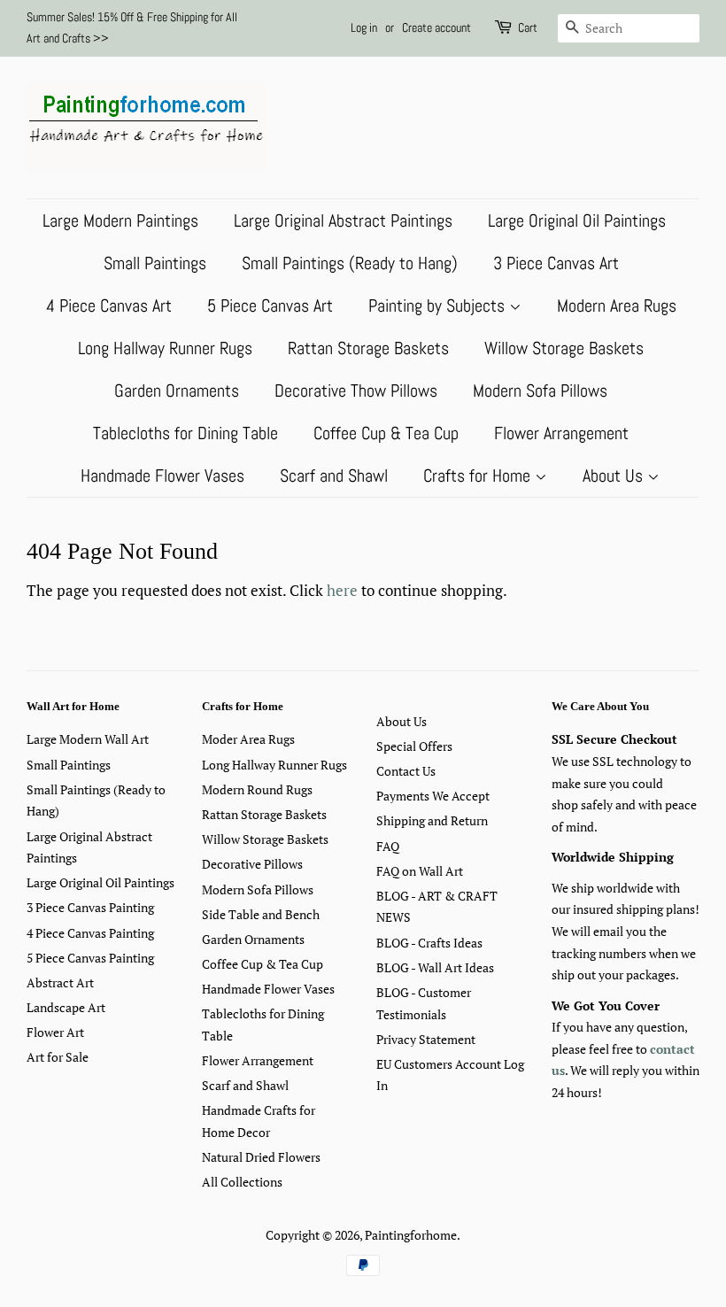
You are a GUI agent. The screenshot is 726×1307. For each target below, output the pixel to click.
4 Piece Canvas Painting (90, 932)
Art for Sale (58, 1056)
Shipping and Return (432, 820)
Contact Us (406, 770)
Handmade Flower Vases (162, 475)
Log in (364, 27)
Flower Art (55, 1032)
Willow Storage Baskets (564, 348)
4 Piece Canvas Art (109, 305)
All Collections (242, 1181)
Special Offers (414, 746)
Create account (436, 27)
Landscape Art (66, 1007)
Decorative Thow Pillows (355, 390)
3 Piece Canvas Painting (90, 907)
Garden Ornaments (176, 390)
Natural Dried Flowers (261, 1156)
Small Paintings (155, 263)
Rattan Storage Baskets (368, 348)
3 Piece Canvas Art (556, 263)
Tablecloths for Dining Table (185, 433)
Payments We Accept (433, 795)
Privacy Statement (425, 1039)
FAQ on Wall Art (419, 870)
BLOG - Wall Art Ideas (435, 967)
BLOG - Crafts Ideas (429, 942)
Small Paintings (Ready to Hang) (350, 263)
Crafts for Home (479, 475)
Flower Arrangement (561, 433)
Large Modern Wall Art (88, 739)
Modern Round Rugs (257, 789)
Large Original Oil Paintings (577, 220)
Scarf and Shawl (334, 475)
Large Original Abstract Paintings (343, 220)
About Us (615, 475)
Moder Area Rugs (248, 739)
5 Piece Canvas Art (270, 305)
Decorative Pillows (252, 863)
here (342, 590)
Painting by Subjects (438, 305)
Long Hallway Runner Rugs (165, 348)
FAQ (387, 846)
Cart (527, 27)
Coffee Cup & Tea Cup (386, 433)
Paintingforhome (411, 1234)
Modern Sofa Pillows (540, 390)
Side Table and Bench (261, 914)
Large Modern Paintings (120, 220)
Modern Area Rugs (616, 305)
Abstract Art (60, 982)
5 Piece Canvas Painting (90, 957)
